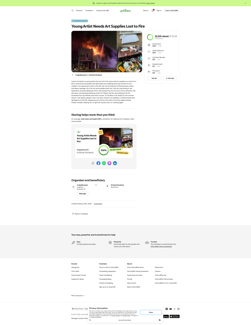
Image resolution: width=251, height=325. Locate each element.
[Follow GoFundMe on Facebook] (167, 309)
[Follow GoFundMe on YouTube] (171, 309)
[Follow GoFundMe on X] (174, 309)
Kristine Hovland (117, 185)
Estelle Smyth (157, 64)
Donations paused (80, 21)
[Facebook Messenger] (109, 163)
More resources (77, 295)
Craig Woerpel (82, 185)
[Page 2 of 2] (76, 69)
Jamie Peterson (158, 50)
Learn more (150, 3)
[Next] (138, 68)
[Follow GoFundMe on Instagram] (178, 309)
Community (98, 204)
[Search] (73, 11)
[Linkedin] (115, 163)
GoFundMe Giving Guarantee (161, 246)
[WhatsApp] (104, 163)
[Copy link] (93, 163)
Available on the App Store (175, 316)
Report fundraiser (81, 214)
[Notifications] (152, 11)
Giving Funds (102, 10)
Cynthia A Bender (158, 57)
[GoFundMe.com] (125, 10)
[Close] (245, 3)
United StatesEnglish (81, 309)
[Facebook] (98, 163)
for (88, 75)
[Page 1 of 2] (75, 69)
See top (171, 78)
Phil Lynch (156, 71)
